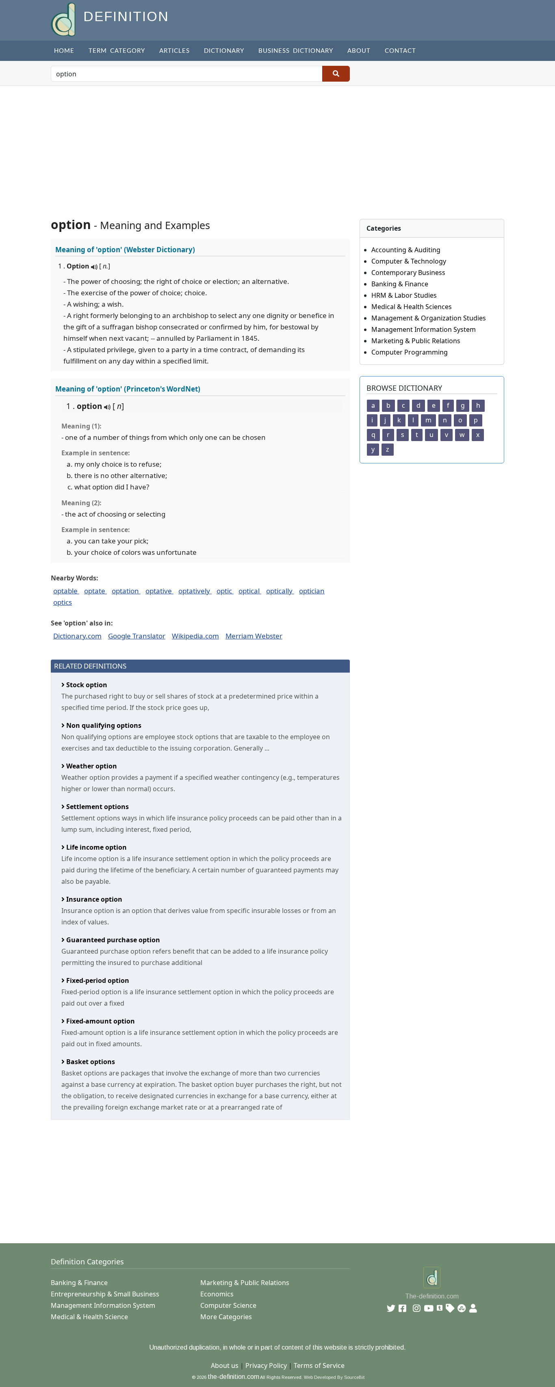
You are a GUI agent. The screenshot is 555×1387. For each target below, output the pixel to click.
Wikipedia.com (195, 635)
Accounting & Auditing (405, 249)
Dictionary (224, 51)
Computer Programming (409, 352)
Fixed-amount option (100, 1021)
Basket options (90, 1061)
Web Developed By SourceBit (334, 1377)
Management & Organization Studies (428, 318)
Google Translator (136, 635)
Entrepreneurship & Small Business (105, 1294)
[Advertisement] (277, 146)
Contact (400, 51)
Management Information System (423, 329)
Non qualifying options (103, 725)
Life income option (96, 847)
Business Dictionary (295, 51)
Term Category (117, 51)
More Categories (226, 1316)
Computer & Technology (408, 261)
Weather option (91, 766)
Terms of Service (319, 1365)
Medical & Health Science (89, 1316)
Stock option (86, 684)
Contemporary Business (408, 272)
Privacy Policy (266, 1365)
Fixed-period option (97, 980)
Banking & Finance (399, 283)
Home (64, 51)
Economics (217, 1294)
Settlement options (97, 806)
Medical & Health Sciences (411, 306)
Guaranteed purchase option (112, 939)
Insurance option (93, 899)
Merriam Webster (253, 635)
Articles (174, 51)
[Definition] (64, 18)
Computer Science (228, 1305)
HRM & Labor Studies (404, 295)
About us (224, 1365)
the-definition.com (233, 1376)
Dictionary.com (77, 635)
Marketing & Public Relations (415, 340)
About (359, 51)
